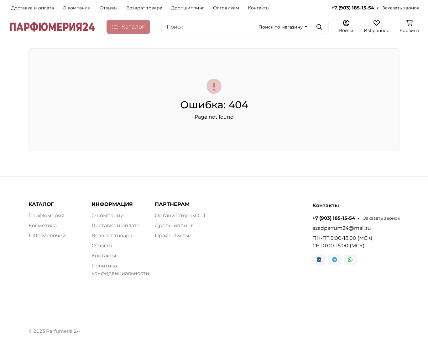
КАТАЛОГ (41, 204)
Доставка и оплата (32, 8)
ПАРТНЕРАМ (172, 204)
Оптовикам (226, 8)
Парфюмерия (47, 215)
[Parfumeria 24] (53, 27)
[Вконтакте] (319, 260)
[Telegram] (334, 260)
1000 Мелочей (47, 236)
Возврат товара (144, 8)
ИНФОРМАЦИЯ (112, 204)
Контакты (258, 8)
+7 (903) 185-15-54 (352, 8)
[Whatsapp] (350, 260)
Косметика (43, 226)
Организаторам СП (180, 215)
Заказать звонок (400, 8)
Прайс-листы (172, 236)
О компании (77, 8)
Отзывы (108, 8)
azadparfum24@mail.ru (341, 228)
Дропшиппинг (187, 8)
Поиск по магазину (280, 27)
